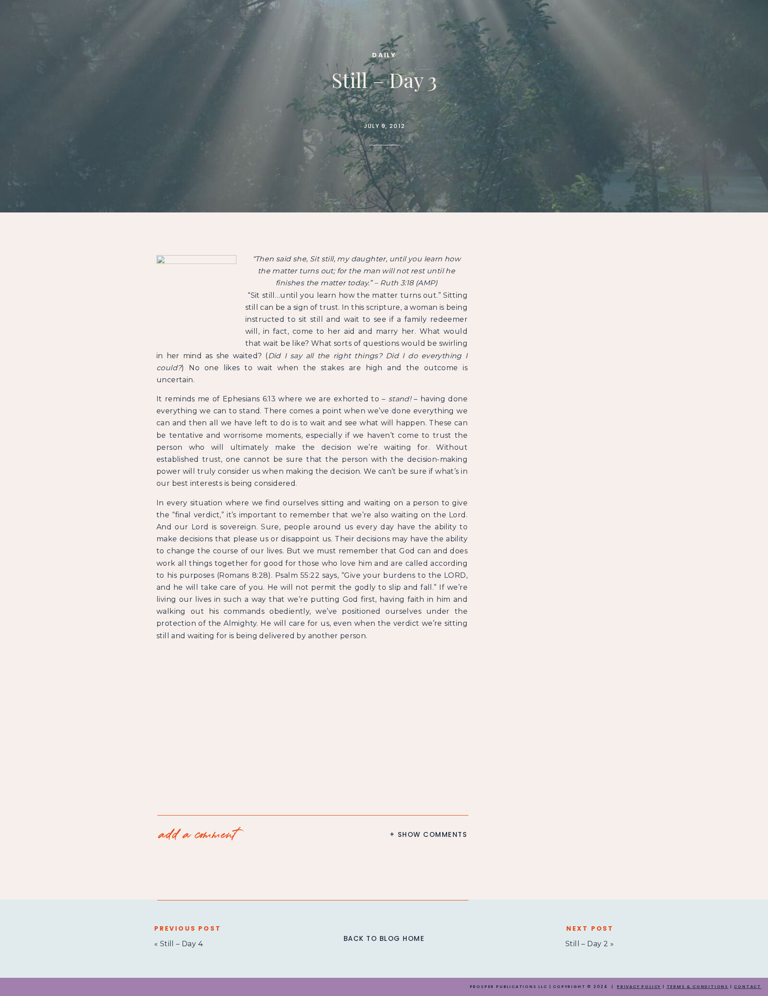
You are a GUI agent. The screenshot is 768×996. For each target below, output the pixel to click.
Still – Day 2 (586, 944)
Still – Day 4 (181, 944)
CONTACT (747, 986)
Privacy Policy (639, 986)
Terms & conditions (697, 986)
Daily (384, 55)
